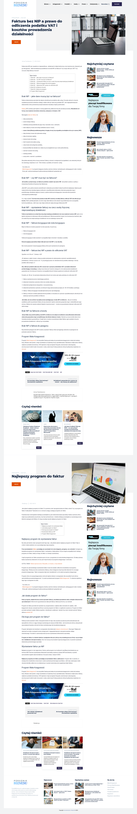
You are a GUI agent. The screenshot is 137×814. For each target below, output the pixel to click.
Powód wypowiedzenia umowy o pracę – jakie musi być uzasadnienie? (106, 143)
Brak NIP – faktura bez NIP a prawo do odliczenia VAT (44, 85)
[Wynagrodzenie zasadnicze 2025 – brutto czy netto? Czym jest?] (91, 159)
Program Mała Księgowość (37, 91)
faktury (56, 372)
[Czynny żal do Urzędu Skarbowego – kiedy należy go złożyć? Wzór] (91, 70)
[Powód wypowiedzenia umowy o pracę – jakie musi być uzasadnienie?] (91, 144)
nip (61, 372)
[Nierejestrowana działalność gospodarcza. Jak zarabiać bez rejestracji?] (91, 78)
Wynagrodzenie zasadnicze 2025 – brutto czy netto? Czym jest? (105, 158)
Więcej (38, 447)
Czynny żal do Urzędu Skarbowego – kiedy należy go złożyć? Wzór (105, 70)
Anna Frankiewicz (27, 61)
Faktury (23, 17)
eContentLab (67, 810)
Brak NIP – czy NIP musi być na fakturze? (41, 79)
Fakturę (24, 108)
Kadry (45, 424)
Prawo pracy (26, 424)
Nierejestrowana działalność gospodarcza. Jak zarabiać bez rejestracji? (106, 77)
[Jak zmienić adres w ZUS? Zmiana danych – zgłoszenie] (91, 151)
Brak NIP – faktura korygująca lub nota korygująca (43, 83)
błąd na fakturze (36, 372)
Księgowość (15, 17)
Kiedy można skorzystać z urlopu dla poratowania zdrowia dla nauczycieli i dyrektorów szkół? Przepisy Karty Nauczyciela (52, 429)
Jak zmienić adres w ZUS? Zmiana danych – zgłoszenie (105, 150)
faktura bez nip (47, 372)
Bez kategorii (67, 424)
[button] (105, 4)
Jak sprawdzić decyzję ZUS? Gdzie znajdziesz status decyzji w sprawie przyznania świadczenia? (105, 85)
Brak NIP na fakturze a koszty (38, 87)
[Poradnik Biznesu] (20, 4)
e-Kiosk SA (73, 810)
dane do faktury (32, 115)
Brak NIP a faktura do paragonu (38, 89)
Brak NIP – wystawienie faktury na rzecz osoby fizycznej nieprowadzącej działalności (52, 81)
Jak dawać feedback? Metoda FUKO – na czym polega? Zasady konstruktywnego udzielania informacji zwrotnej (72, 429)
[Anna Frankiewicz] (28, 395)
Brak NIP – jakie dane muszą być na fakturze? (42, 77)
